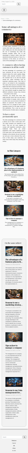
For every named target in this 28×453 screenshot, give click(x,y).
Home (2, 18)
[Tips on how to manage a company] (14, 210)
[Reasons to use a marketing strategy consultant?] (14, 186)
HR (14, 445)
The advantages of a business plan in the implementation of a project (14, 170)
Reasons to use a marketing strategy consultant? (14, 195)
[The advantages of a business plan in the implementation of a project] (14, 160)
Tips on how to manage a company (14, 219)
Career (14, 443)
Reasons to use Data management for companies (13, 392)
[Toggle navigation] (4, 10)
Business (14, 440)
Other (7, 18)
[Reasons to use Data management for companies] (14, 382)
